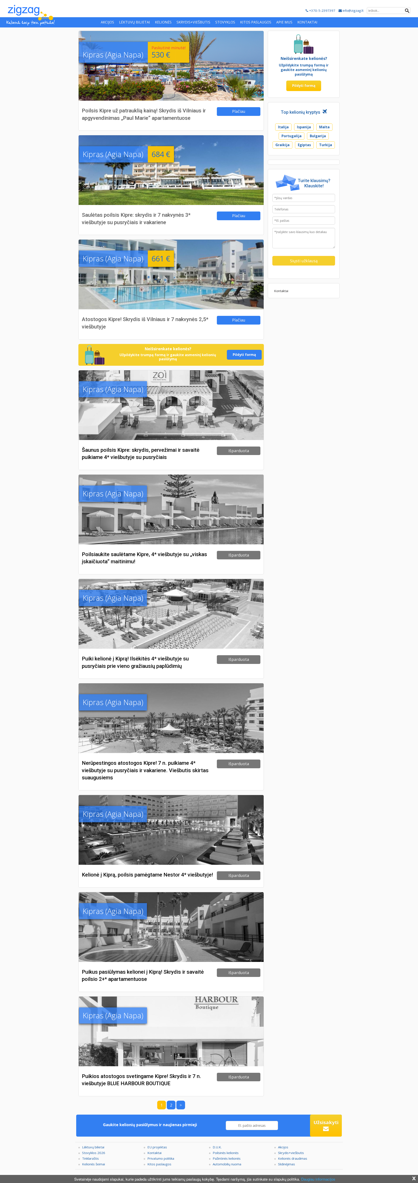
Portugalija (291, 136)
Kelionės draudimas (292, 1158)
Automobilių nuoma (227, 1164)
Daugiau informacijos (318, 1179)
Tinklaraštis (90, 1158)
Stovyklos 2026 (93, 1153)
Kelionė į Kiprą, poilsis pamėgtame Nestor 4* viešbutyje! (147, 875)
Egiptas (304, 144)
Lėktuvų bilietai (93, 1147)
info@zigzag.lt (353, 10)
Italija (283, 127)
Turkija (325, 144)
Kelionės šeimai (93, 1164)
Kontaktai (281, 291)
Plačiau (238, 111)
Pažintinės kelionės (227, 1158)
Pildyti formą (244, 354)
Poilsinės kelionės (226, 1153)
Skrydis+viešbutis (291, 1153)
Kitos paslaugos (159, 1164)
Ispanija (304, 127)
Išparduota (238, 450)
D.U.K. (217, 1147)
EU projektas (157, 1147)
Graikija (282, 144)
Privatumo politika (160, 1158)
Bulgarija (318, 136)
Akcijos (283, 1147)
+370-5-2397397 (321, 10)
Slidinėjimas (286, 1164)
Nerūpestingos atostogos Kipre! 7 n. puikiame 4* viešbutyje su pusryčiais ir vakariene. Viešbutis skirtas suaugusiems (145, 770)
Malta (324, 127)
